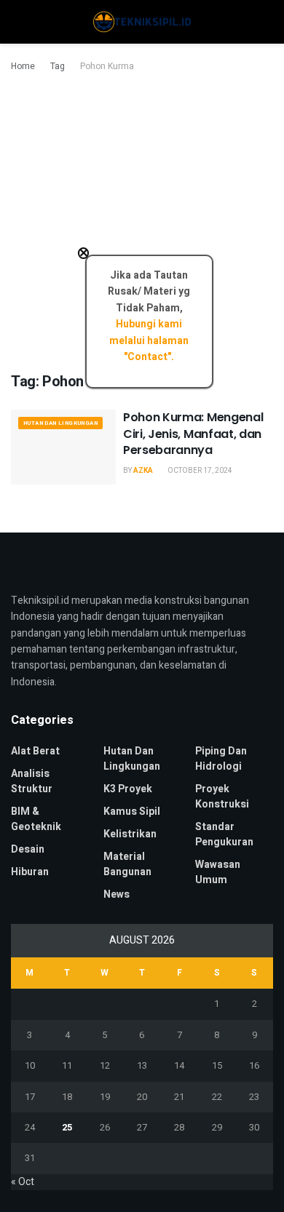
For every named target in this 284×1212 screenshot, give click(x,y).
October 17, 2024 (199, 471)
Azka (143, 471)
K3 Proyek (127, 789)
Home (23, 66)
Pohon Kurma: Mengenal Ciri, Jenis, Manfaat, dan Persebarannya (193, 433)
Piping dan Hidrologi (221, 758)
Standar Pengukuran (224, 834)
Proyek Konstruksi (222, 796)
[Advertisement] (142, 223)
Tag (57, 66)
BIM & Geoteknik (36, 819)
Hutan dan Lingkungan (60, 423)
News (116, 894)
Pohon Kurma (107, 66)
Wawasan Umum (217, 872)
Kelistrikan (130, 834)
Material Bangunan (127, 864)
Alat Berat (35, 751)
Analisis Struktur (31, 781)
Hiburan (30, 872)
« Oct (22, 1181)
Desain (27, 849)
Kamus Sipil (131, 811)
